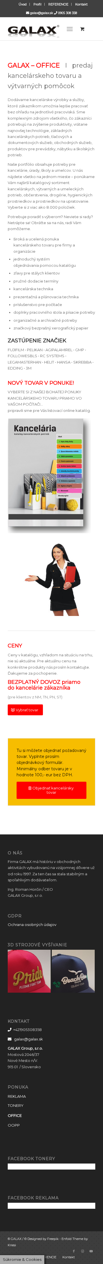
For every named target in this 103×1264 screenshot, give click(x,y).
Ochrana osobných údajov (32, 924)
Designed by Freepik (43, 1239)
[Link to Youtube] (91, 1251)
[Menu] (70, 29)
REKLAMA (17, 1096)
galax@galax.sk (41, 13)
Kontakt (81, 4)
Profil (37, 4)
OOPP (14, 1125)
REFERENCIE (58, 4)
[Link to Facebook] (74, 1251)
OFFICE (15, 1115)
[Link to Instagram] (82, 1251)
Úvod (23, 4)
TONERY (15, 1105)
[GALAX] (43, 28)
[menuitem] (23, 4)
